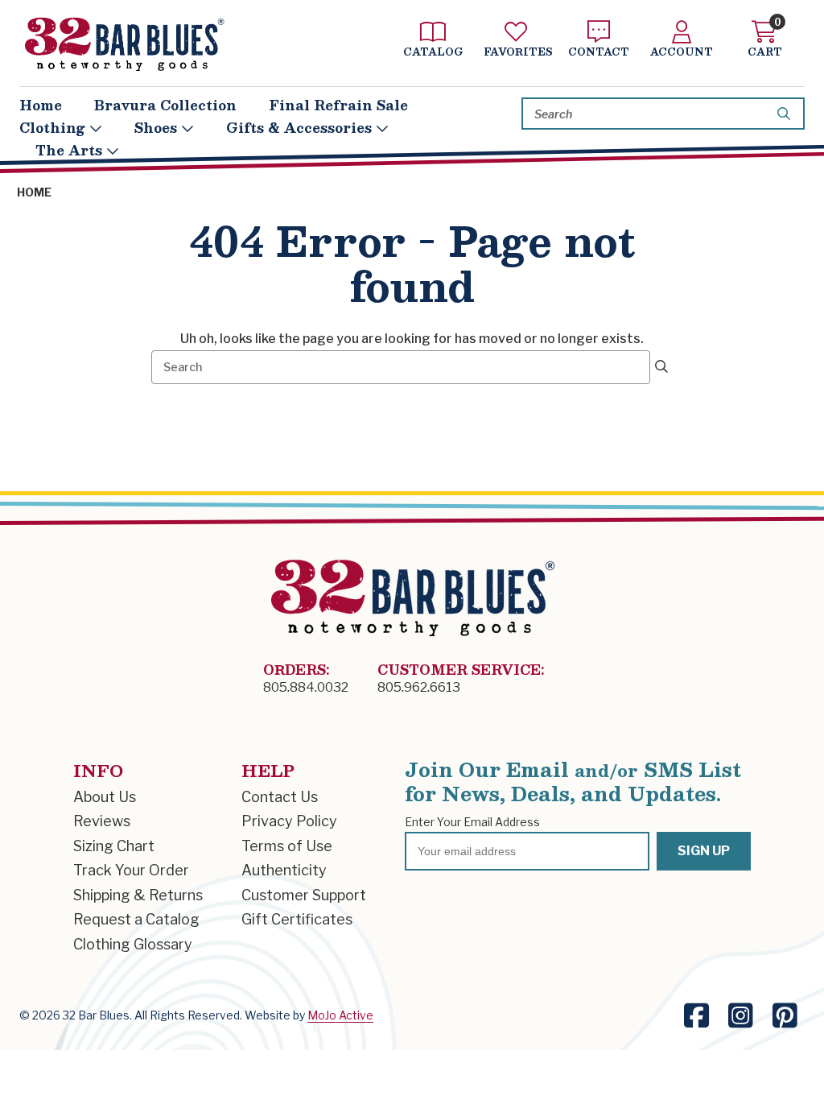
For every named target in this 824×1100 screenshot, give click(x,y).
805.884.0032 (305, 687)
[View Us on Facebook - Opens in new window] (696, 1016)
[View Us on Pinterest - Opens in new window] (785, 1016)
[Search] (786, 113)
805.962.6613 (418, 687)
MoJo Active (340, 1015)
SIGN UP (704, 850)
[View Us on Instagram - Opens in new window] (740, 1016)
